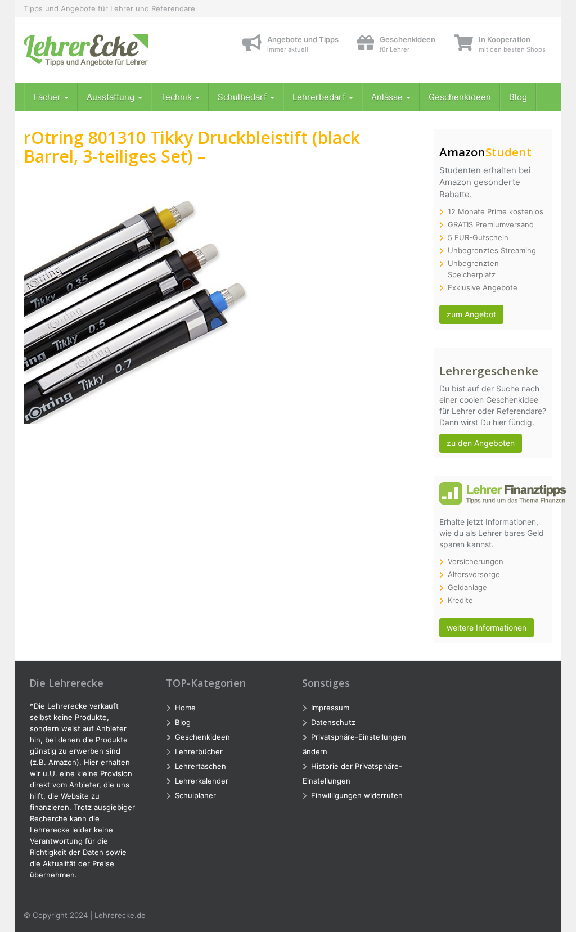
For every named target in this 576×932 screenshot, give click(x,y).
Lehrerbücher (199, 751)
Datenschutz (333, 722)
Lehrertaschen (200, 766)
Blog (518, 97)
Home (185, 707)
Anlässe (388, 97)
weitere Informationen (486, 627)
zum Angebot (471, 314)
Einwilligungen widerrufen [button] (357, 795)
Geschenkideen (460, 97)
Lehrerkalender (201, 780)
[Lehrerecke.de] (106, 50)
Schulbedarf (243, 97)
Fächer (48, 97)
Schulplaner (195, 795)
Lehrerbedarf (320, 97)
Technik (177, 97)
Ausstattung (112, 97)
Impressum (330, 707)
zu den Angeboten (481, 443)
